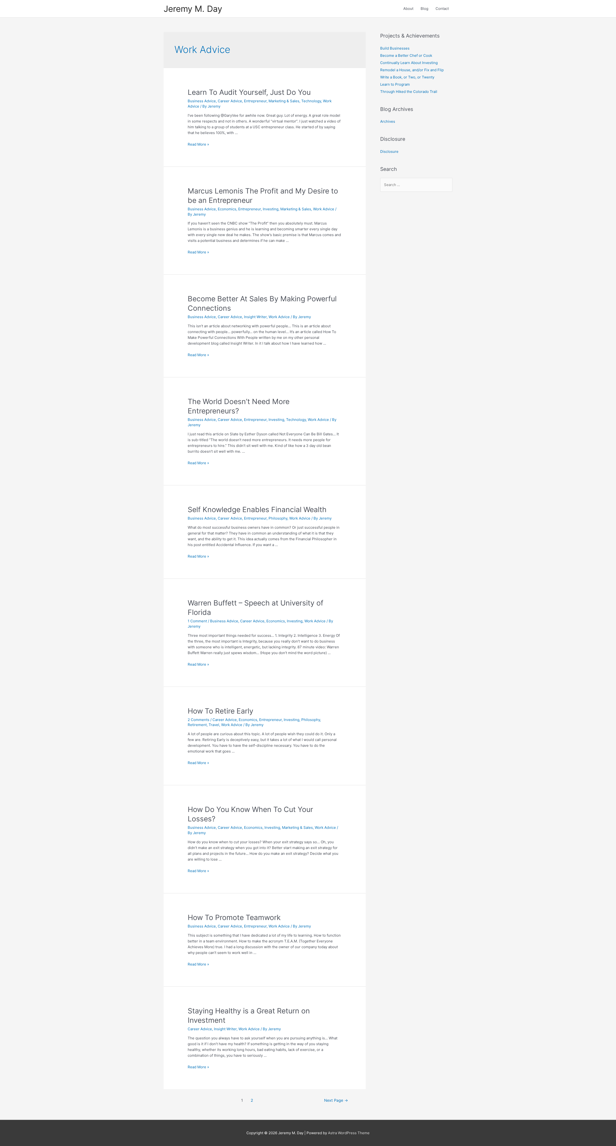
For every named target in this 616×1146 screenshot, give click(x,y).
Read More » (198, 144)
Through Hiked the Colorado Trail (408, 91)
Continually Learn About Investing (409, 62)
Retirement (197, 724)
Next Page (336, 1100)
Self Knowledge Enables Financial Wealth (257, 509)
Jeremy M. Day (193, 9)
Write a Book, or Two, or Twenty (407, 77)
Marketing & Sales (284, 101)
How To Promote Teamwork (234, 917)
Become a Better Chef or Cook (406, 55)
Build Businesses (395, 48)
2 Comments (198, 719)
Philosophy (278, 518)
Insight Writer (255, 317)
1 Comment (197, 621)
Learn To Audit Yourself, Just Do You (249, 92)
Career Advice (230, 101)
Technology (311, 101)
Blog (424, 8)
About (408, 8)
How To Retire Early (220, 711)
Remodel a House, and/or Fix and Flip (412, 70)
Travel (214, 724)
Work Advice (323, 209)
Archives (387, 121)
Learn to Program (395, 84)
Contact (442, 8)
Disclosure (389, 151)
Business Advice (202, 101)
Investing (270, 209)
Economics (227, 209)
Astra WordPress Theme (349, 1133)
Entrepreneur (255, 101)
